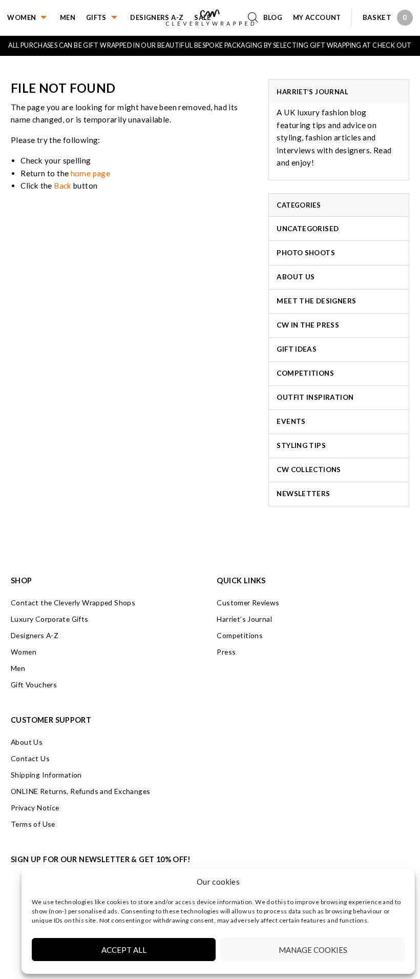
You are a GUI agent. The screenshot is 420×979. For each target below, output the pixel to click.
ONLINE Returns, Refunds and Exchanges (80, 791)
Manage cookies (313, 949)
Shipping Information (46, 774)
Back (63, 185)
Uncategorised (308, 229)
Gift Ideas (297, 349)
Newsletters (303, 493)
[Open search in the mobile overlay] (255, 17)
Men (67, 17)
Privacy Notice (35, 807)
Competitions (305, 373)
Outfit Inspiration (315, 397)
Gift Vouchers (34, 684)
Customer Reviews (248, 602)
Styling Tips (301, 445)
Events (291, 421)
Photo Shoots (306, 253)
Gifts (96, 17)
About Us (295, 277)
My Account (317, 17)
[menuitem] (33, 17)
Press (226, 651)
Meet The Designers (316, 301)
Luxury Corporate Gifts (49, 619)
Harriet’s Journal (244, 619)
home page (90, 173)
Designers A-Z (156, 17)
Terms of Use (33, 824)
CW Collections (309, 469)
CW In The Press (308, 325)
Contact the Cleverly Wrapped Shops (73, 602)
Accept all (123, 949)
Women (21, 17)
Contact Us (30, 758)
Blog (273, 17)
